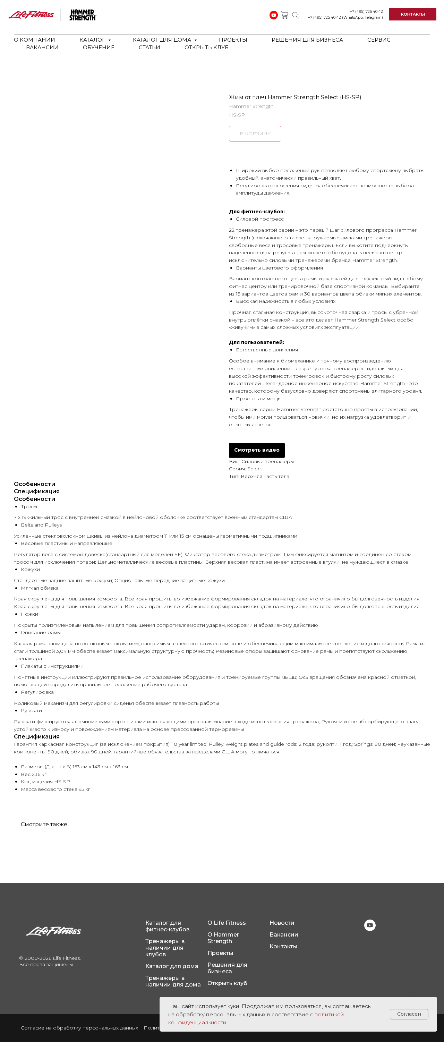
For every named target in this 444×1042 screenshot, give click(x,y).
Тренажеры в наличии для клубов (165, 948)
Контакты (284, 946)
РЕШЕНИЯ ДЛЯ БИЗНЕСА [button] (307, 39)
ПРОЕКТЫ (233, 39)
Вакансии (284, 934)
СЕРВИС (379, 39)
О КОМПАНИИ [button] (34, 39)
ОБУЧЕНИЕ (98, 47)
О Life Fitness (226, 923)
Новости (282, 923)
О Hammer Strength (223, 938)
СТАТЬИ (149, 47)
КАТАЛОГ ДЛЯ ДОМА (163, 39)
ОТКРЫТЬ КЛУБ (207, 47)
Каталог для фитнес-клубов (167, 926)
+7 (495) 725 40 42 (366, 11)
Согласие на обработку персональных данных (79, 1028)
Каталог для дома (171, 966)
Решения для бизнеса (227, 968)
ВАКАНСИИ (42, 47)
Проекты (220, 953)
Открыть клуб (227, 983)
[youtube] (370, 929)
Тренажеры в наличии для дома (173, 981)
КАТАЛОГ (92, 39)
